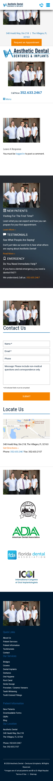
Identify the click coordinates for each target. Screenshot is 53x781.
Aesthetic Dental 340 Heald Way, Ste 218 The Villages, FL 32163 (13, 733)
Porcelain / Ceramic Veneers (15, 688)
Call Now (26, 93)
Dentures (7, 673)
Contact (6, 653)
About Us (7, 638)
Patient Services (10, 641)
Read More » (9, 253)
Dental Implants (10, 669)
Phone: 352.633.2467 (12, 743)
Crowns (6, 665)
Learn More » (9, 229)
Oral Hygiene (8, 676)
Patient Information (11, 645)
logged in (20, 153)
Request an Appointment (26, 42)
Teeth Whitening (10, 691)
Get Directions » (10, 448)
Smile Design (9, 684)
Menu (8, 99)
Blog (5, 720)
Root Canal (7, 680)
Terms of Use (21, 774)
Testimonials (8, 649)
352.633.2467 (33, 277)
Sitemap (33, 774)
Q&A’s (5, 716)
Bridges (6, 662)
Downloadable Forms (12, 713)
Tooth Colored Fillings (12, 695)
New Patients (9, 709)
